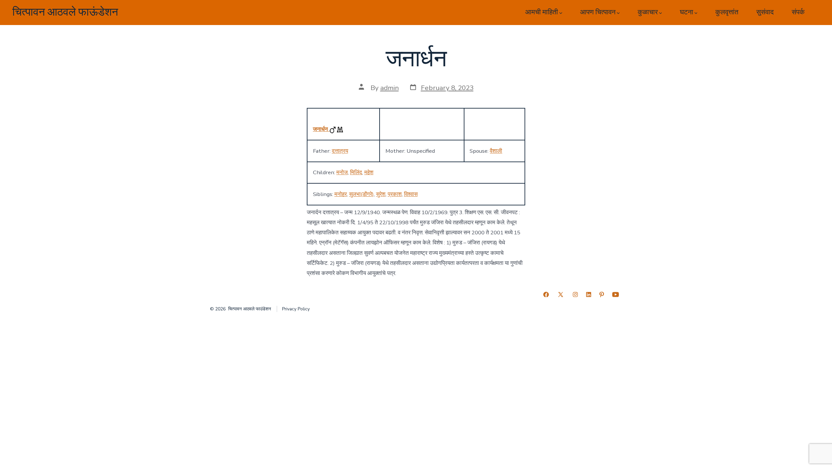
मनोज (342, 172)
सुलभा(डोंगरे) (361, 194)
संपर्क (798, 12)
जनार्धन (321, 129)
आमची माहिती (541, 12)
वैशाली (496, 151)
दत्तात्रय (340, 151)
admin (389, 87)
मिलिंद (356, 172)
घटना (686, 12)
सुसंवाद (765, 12)
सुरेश (380, 194)
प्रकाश (395, 194)
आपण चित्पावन (598, 12)
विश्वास (411, 194)
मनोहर (340, 194)
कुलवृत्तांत (726, 12)
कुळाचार (648, 12)
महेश (368, 172)
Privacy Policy (296, 309)
